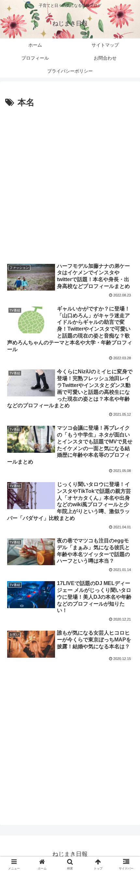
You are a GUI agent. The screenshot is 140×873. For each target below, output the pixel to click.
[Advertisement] (70, 183)
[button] (126, 846)
